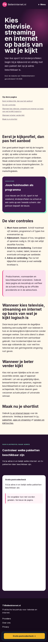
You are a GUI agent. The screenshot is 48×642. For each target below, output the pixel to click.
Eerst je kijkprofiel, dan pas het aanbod (17, 101)
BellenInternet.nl (14, 4)
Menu (43, 4)
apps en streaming (22, 420)
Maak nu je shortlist (9, 119)
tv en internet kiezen (20, 413)
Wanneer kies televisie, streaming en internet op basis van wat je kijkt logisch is (23, 110)
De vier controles (8, 105)
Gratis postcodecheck (24, 636)
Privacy (5, 627)
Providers (6, 618)
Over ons (6, 623)
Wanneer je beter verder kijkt (13, 115)
